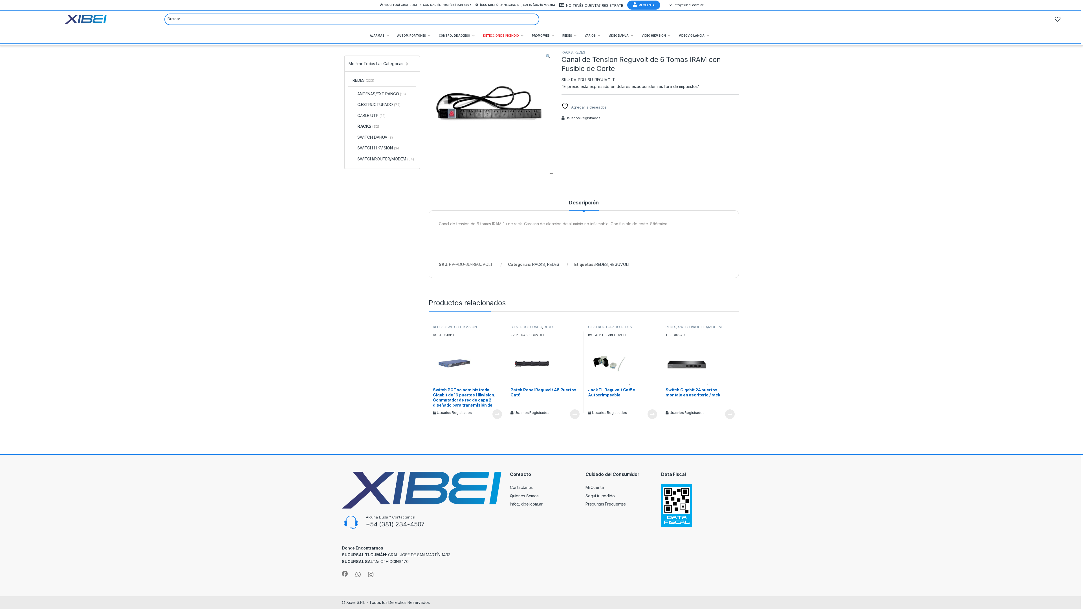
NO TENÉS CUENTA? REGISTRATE (594, 5)
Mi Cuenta (647, 5)
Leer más (497, 414)
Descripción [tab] (583, 203)
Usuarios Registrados (582, 118)
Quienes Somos (524, 495)
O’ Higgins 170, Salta (517, 4)
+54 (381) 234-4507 (395, 524)
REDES (579, 52)
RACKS (567, 52)
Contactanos (521, 487)
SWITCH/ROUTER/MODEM (699, 327)
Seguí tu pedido (600, 495)
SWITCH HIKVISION (461, 327)
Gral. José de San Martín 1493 (427, 4)
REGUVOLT (620, 264)
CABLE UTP (371, 115)
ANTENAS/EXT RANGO (381, 93)
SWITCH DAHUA (375, 137)
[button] (548, 56)
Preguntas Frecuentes (605, 504)
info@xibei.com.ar (688, 5)
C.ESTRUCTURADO (526, 327)
